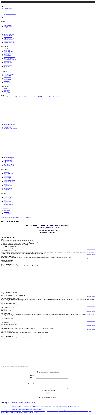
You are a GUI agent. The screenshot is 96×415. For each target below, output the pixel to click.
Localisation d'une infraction (10, 27)
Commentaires (28, 217)
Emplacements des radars (10, 23)
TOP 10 (5, 88)
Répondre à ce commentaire (91, 254)
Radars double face (8, 51)
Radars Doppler (7, 79)
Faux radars (6, 66)
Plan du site (51, 96)
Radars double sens (8, 50)
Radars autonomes (8, 62)
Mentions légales (18, 402)
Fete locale (24, 408)
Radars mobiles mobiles (9, 57)
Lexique (46, 96)
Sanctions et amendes (9, 38)
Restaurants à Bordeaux (39, 406)
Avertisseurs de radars (9, 74)
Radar (22, 217)
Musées (42, 408)
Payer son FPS (28, 409)
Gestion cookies (4, 403)
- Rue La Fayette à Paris (49, 227)
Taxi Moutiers (36, 408)
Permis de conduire (8, 82)
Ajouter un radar (29, 96)
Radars (2, 217)
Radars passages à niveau (10, 59)
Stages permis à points (9, 42)
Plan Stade (29, 408)
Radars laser (6, 81)
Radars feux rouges (8, 58)
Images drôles (7, 90)
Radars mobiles (7, 55)
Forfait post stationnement (18, 409)
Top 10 (36, 96)
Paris (14, 217)
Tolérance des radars (8, 39)
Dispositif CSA (7, 75)
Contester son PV (8, 37)
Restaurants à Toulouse (27, 406)
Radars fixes (6, 48)
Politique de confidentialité (29, 402)
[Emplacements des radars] (5, 12)
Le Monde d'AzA (8, 402)
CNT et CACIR (7, 77)
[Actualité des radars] (7, 17)
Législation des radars (9, 41)
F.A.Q (40, 96)
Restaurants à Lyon (74, 406)
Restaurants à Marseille (63, 406)
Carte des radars (7, 25)
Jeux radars (6, 91)
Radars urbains (7, 53)
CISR (5, 78)
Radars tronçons (7, 61)
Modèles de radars (8, 65)
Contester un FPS (35, 412)
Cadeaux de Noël (16, 408)
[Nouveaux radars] (5, 6)
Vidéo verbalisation (37, 409)
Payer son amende (8, 35)
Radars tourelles (7, 54)
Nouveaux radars (8, 26)
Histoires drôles (7, 92)
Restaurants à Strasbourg (52, 406)
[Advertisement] (48, 108)
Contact (58, 96)
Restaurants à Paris (16, 406)
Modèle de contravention (9, 34)
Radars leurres (7, 63)
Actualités (3, 96)
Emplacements (8, 217)
